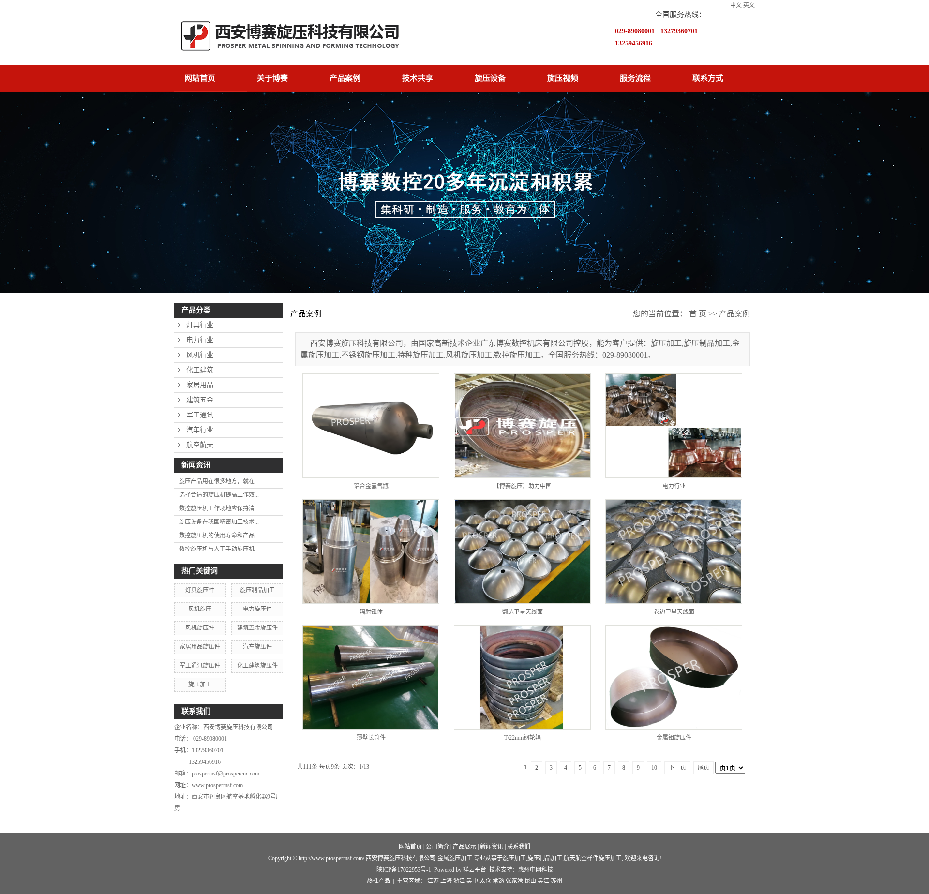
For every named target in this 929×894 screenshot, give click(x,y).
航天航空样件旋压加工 (593, 858)
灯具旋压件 (199, 590)
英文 (749, 5)
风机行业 (199, 354)
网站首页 (199, 78)
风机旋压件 (199, 628)
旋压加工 (199, 684)
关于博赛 (272, 78)
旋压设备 (490, 78)
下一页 (677, 767)
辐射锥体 (371, 612)
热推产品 (378, 881)
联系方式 (707, 78)
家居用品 (199, 384)
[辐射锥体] (370, 551)
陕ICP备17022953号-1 (403, 869)
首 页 (697, 314)
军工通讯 (199, 414)
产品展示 (464, 846)
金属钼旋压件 (674, 737)
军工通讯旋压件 (200, 665)
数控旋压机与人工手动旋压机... (219, 549)
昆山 (530, 881)
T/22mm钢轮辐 (522, 737)
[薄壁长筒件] (370, 677)
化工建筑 (199, 369)
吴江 (543, 881)
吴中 (472, 881)
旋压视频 (562, 78)
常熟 (498, 881)
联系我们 (518, 846)
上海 (446, 881)
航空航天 (199, 444)
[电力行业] (673, 425)
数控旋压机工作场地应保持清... (219, 508)
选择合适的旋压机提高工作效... (219, 495)
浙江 (459, 881)
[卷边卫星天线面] (673, 551)
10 (654, 767)
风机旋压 (199, 609)
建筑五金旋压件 (257, 628)
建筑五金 (199, 399)
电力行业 (199, 339)
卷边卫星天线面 (674, 612)
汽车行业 (199, 429)
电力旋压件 (257, 609)
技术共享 (417, 78)
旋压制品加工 (257, 590)
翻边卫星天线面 (522, 612)
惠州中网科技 (535, 869)
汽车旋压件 (257, 646)
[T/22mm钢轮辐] (522, 677)
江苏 (433, 881)
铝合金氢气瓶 (371, 486)
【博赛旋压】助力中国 (523, 486)
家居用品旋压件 (200, 646)
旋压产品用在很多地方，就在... (219, 481)
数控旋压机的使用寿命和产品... (219, 535)
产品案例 (345, 78)
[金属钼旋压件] (673, 677)
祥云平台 (474, 869)
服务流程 (635, 78)
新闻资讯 (491, 846)
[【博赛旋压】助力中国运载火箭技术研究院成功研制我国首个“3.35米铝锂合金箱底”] (522, 425)
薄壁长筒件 (371, 737)
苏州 (556, 881)
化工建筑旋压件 (257, 665)
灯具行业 (199, 324)
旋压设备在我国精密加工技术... (219, 522)
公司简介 (437, 846)
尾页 (703, 767)
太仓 (485, 881)
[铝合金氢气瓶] (370, 425)
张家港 (514, 881)
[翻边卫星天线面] (522, 551)
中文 (736, 5)
